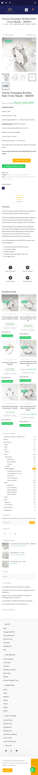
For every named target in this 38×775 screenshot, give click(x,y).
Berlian (6, 444)
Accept (8, 770)
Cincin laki (7, 466)
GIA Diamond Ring (6, 179)
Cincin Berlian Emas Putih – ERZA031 (10, 363)
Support (5, 707)
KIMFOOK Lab (7, 639)
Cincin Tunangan (8, 659)
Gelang (6, 497)
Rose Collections (11, 461)
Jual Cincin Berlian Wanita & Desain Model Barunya (15, 604)
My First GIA (10, 475)
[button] (35, 2)
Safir (6, 449)
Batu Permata (7, 442)
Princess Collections (12, 478)
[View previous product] (3, 35)
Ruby (6, 447)
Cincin (9, 174)
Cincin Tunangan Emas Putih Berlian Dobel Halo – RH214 (10, 318)
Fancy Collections (11, 487)
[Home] (2, 24)
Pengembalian (7, 727)
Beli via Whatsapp (8, 335)
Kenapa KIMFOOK (8, 635)
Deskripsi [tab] (19, 197)
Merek (5, 693)
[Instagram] (10, 533)
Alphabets (7, 502)
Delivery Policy (7, 723)
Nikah (6, 482)
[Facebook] (4, 533)
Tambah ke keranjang (21, 160)
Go (32, 522)
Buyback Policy (7, 730)
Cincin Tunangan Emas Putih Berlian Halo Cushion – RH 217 (28, 318)
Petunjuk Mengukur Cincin (11, 680)
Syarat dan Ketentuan (9, 741)
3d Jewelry (6, 666)
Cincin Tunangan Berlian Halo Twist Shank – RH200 (23, 24)
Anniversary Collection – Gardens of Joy (14, 436)
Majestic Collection (12, 490)
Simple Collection (11, 494)
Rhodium (5, 677)
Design (5, 703)
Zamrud (7, 451)
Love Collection (9, 504)
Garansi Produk (7, 720)
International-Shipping (10, 734)
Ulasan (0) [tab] (19, 201)
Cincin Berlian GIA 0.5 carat (14, 473)
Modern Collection (12, 492)
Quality (5, 700)
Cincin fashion (8, 457)
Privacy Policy (7, 738)
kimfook (8, 184)
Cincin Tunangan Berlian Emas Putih (26, 176)
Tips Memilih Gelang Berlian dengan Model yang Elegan (16, 587)
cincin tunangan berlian (10, 176)
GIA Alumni (6, 642)
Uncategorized (7, 510)
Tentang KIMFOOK (9, 632)
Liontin (5, 500)
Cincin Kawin (7, 662)
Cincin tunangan (15, 174)
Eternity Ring (10, 459)
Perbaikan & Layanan (9, 669)
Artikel (5, 689)
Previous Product (9, 35)
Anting (5, 439)
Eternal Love (10, 485)
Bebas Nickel (7, 673)
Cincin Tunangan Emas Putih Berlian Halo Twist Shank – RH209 (28, 408)
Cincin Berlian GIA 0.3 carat (14, 471)
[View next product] (35, 35)
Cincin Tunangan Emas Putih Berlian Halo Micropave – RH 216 (28, 363)
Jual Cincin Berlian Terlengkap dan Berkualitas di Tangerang (17, 600)
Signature (6, 696)
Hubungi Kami (7, 646)
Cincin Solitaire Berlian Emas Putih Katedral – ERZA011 (10, 407)
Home (5, 628)
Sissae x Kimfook (8, 507)
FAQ (4, 650)
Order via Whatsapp (14, 166)
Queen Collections (24, 174)
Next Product (30, 35)
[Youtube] (15, 533)
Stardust (9, 464)
